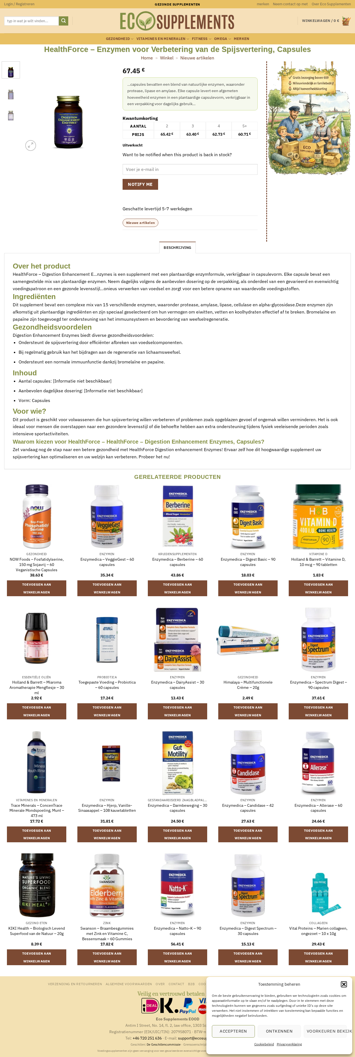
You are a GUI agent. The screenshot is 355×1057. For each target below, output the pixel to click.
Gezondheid (118, 38)
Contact (176, 984)
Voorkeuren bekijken (327, 1031)
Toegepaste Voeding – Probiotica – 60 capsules (107, 685)
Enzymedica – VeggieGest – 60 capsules (107, 562)
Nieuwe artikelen (197, 57)
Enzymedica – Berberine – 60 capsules (177, 562)
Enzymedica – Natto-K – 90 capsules (177, 931)
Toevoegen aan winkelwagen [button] (36, 588)
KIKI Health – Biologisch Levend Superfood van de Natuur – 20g (36, 931)
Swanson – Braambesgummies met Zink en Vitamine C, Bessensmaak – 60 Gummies (107, 933)
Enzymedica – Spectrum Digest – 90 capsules (318, 685)
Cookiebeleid (264, 1044)
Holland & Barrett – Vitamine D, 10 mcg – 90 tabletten (318, 562)
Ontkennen (279, 1031)
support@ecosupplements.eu (204, 1038)
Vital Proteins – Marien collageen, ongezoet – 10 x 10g (318, 931)
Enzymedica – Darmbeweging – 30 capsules (177, 808)
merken (263, 4)
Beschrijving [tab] (177, 247)
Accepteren (233, 1031)
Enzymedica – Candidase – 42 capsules (248, 808)
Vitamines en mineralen (161, 38)
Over (160, 984)
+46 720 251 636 (147, 1038)
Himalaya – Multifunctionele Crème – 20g (248, 685)
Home (147, 57)
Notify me (140, 184)
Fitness (200, 38)
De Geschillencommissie (164, 1044)
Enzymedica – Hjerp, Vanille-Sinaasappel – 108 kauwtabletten (107, 808)
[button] (344, 984)
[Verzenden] (63, 21)
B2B (191, 984)
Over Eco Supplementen (331, 4)
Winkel (166, 57)
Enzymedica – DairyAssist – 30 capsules (177, 685)
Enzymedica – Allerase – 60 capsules (318, 808)
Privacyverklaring (289, 1044)
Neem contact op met (290, 4)
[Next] (105, 107)
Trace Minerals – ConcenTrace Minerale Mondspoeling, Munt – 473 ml (36, 810)
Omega (220, 38)
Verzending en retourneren (75, 984)
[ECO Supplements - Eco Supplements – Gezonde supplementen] (177, 21)
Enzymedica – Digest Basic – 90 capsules (248, 562)
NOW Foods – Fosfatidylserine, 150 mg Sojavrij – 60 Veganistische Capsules (37, 564)
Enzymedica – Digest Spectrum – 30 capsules (248, 931)
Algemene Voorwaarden (129, 984)
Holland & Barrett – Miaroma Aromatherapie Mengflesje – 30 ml (36, 687)
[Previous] (32, 107)
